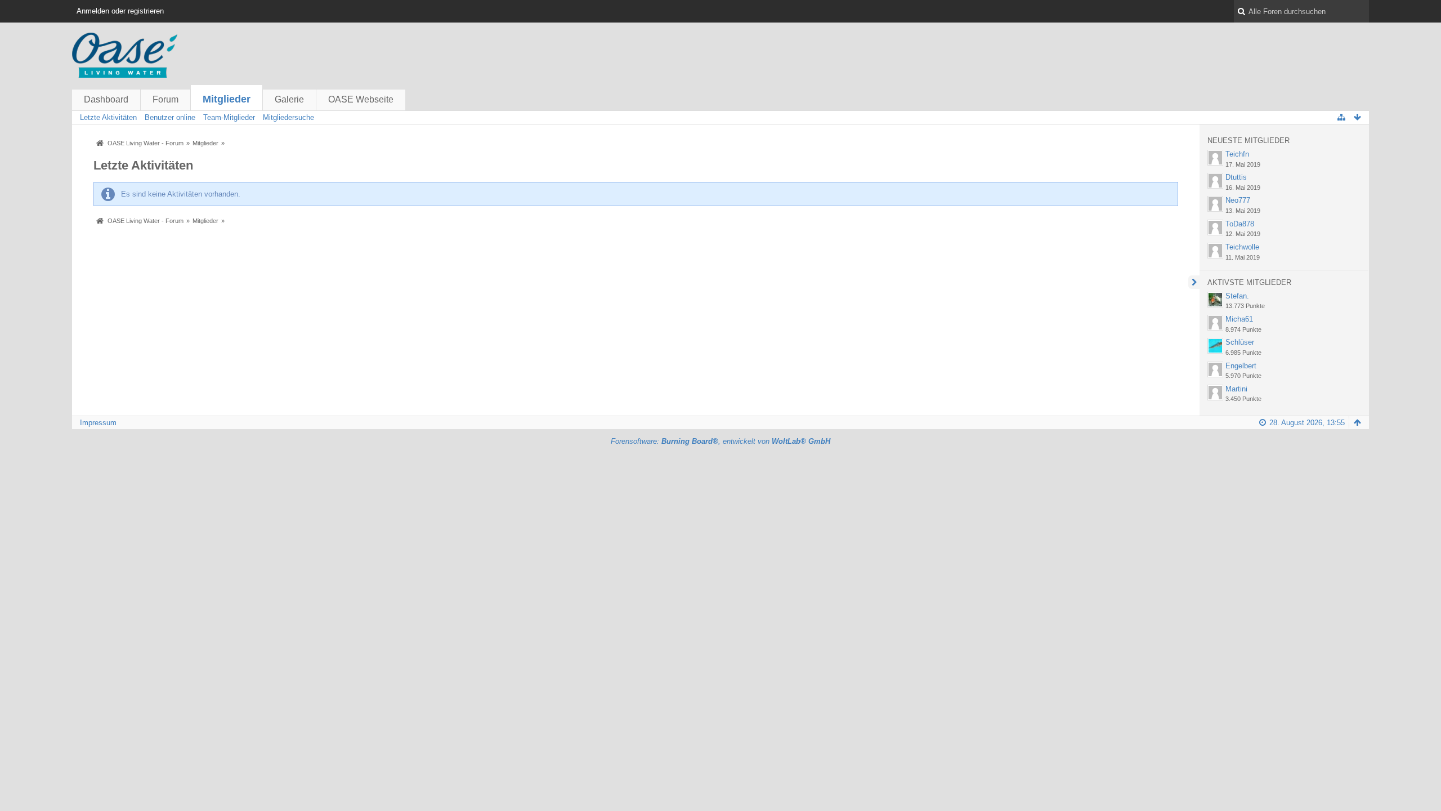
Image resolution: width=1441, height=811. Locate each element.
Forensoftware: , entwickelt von (720, 441)
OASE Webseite (360, 99)
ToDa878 (1239, 224)
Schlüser (1239, 342)
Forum (165, 99)
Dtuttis (1236, 177)
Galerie (289, 99)
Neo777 (1237, 200)
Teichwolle (1242, 247)
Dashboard (106, 99)
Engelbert (1240, 366)
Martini (1236, 389)
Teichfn (1237, 154)
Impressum (98, 422)
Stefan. (1237, 296)
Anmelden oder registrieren (120, 11)
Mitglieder (226, 99)
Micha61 (1239, 319)
